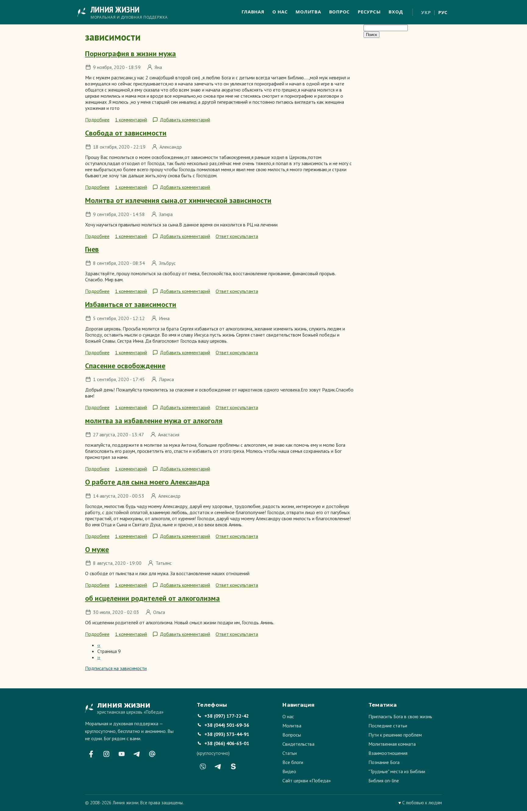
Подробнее (97, 120)
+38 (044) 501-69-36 (226, 725)
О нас (280, 12)
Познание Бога (384, 762)
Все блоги (292, 762)
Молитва (308, 12)
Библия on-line (383, 780)
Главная (253, 12)
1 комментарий (131, 120)
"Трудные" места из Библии (396, 771)
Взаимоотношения (387, 753)
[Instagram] (106, 754)
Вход (396, 12)
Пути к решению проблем (395, 735)
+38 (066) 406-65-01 (226, 743)
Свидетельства (298, 744)
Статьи (289, 753)
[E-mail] (152, 754)
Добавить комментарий (185, 120)
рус (443, 12)
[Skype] (233, 766)
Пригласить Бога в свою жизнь (400, 716)
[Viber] (203, 766)
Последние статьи (387, 726)
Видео (289, 771)
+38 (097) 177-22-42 (226, 716)
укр (426, 12)
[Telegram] (137, 754)
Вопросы (291, 735)
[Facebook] (91, 754)
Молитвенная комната (392, 744)
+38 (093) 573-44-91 (226, 734)
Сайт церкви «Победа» (306, 780)
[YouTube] (122, 754)
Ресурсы (369, 12)
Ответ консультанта (237, 236)
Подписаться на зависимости (116, 668)
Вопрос (339, 12)
